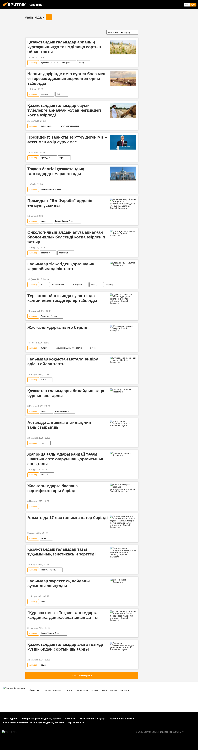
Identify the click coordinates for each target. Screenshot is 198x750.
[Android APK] (9, 731)
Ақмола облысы (62, 411)
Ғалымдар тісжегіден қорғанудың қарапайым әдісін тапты (60, 266)
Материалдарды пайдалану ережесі (41, 718)
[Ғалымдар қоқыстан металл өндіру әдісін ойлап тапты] (123, 360)
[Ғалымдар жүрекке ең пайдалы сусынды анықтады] (123, 581)
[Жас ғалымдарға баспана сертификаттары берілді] (123, 488)
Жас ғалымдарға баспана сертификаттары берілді (52, 488)
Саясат (69, 690)
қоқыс (43, 380)
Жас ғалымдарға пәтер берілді (57, 327)
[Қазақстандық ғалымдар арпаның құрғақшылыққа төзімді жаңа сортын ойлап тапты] (123, 47)
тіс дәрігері (77, 284)
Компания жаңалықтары (93, 718)
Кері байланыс (76, 722)
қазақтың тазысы (48, 570)
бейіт (59, 94)
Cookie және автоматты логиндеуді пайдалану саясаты (33, 722)
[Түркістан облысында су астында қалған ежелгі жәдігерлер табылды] (123, 298)
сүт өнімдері (46, 126)
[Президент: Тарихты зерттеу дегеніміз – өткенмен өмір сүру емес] (123, 142)
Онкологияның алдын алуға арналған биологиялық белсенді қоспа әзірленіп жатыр (66, 237)
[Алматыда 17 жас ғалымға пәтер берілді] (123, 521)
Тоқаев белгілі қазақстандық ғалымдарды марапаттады (55, 171)
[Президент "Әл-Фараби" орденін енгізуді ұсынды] (123, 203)
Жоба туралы (10, 718)
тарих (61, 158)
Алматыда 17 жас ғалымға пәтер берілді (67, 517)
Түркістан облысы (49, 316)
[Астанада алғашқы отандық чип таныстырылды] (123, 423)
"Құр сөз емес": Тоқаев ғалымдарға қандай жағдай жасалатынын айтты (62, 615)
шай (43, 601)
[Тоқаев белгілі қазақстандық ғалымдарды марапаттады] (123, 174)
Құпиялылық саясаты (122, 718)
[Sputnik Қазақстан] (15, 7)
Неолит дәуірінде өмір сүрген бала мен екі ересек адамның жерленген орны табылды (66, 78)
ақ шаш (44, 475)
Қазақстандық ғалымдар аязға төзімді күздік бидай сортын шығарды (65, 646)
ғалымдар (34, 17)
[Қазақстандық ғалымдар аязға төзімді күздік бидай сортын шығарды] (123, 646)
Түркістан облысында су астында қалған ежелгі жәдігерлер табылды (62, 298)
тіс (42, 284)
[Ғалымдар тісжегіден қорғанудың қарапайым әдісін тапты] (123, 264)
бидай (44, 411)
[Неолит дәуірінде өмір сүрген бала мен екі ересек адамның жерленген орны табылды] (123, 78)
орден (44, 221)
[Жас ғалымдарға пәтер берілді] (123, 328)
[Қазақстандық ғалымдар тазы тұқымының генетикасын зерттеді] (123, 552)
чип (42, 443)
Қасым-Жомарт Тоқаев (51, 189)
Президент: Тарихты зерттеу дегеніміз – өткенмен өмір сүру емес (67, 139)
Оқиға (104, 690)
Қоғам (94, 690)
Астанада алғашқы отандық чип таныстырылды (59, 425)
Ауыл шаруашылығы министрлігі (55, 63)
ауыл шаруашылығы (70, 126)
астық (81, 63)
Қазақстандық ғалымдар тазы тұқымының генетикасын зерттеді (61, 551)
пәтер (93, 348)
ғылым (44, 348)
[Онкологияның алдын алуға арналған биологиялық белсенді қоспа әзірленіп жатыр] (123, 233)
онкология (45, 253)
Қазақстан (63, 253)
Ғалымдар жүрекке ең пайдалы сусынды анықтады (58, 583)
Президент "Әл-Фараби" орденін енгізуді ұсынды (59, 203)
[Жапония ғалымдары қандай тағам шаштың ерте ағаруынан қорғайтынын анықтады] (123, 454)
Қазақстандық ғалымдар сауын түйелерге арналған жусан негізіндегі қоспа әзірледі (64, 110)
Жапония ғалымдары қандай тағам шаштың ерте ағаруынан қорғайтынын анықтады (66, 459)
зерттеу (44, 94)
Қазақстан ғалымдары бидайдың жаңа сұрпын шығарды (65, 393)
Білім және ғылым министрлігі (69, 348)
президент (46, 158)
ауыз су (94, 284)
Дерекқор (124, 690)
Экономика (82, 690)
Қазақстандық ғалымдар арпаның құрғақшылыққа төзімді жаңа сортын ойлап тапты (64, 47)
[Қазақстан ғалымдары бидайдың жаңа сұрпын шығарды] (123, 390)
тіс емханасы (58, 284)
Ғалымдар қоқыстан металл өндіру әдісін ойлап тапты (62, 361)
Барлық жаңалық (54, 690)
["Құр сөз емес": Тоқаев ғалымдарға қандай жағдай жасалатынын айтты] (123, 615)
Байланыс (70, 718)
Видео (113, 690)
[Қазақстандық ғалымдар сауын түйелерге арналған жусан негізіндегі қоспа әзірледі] (123, 110)
